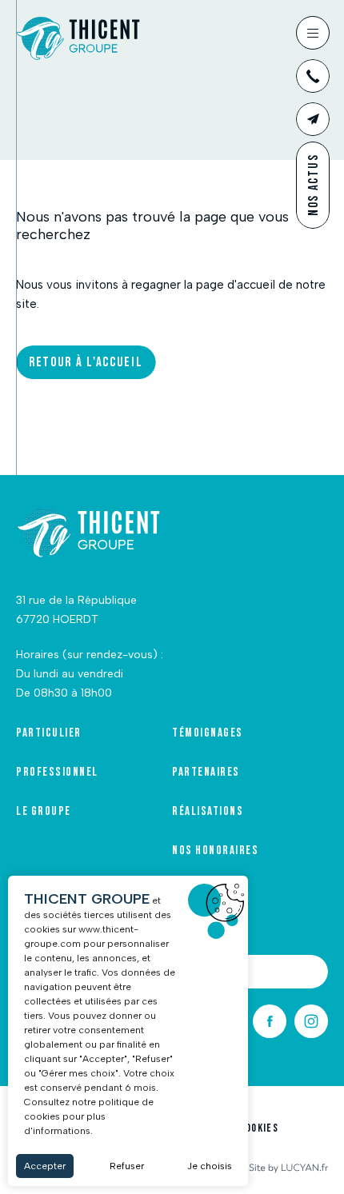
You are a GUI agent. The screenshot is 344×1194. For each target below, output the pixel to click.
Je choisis (209, 1166)
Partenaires (206, 772)
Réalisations (207, 812)
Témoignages (207, 733)
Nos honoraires (215, 851)
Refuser (127, 1166)
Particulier (49, 733)
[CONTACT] (313, 119)
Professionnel (57, 772)
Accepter (45, 1166)
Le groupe (43, 812)
